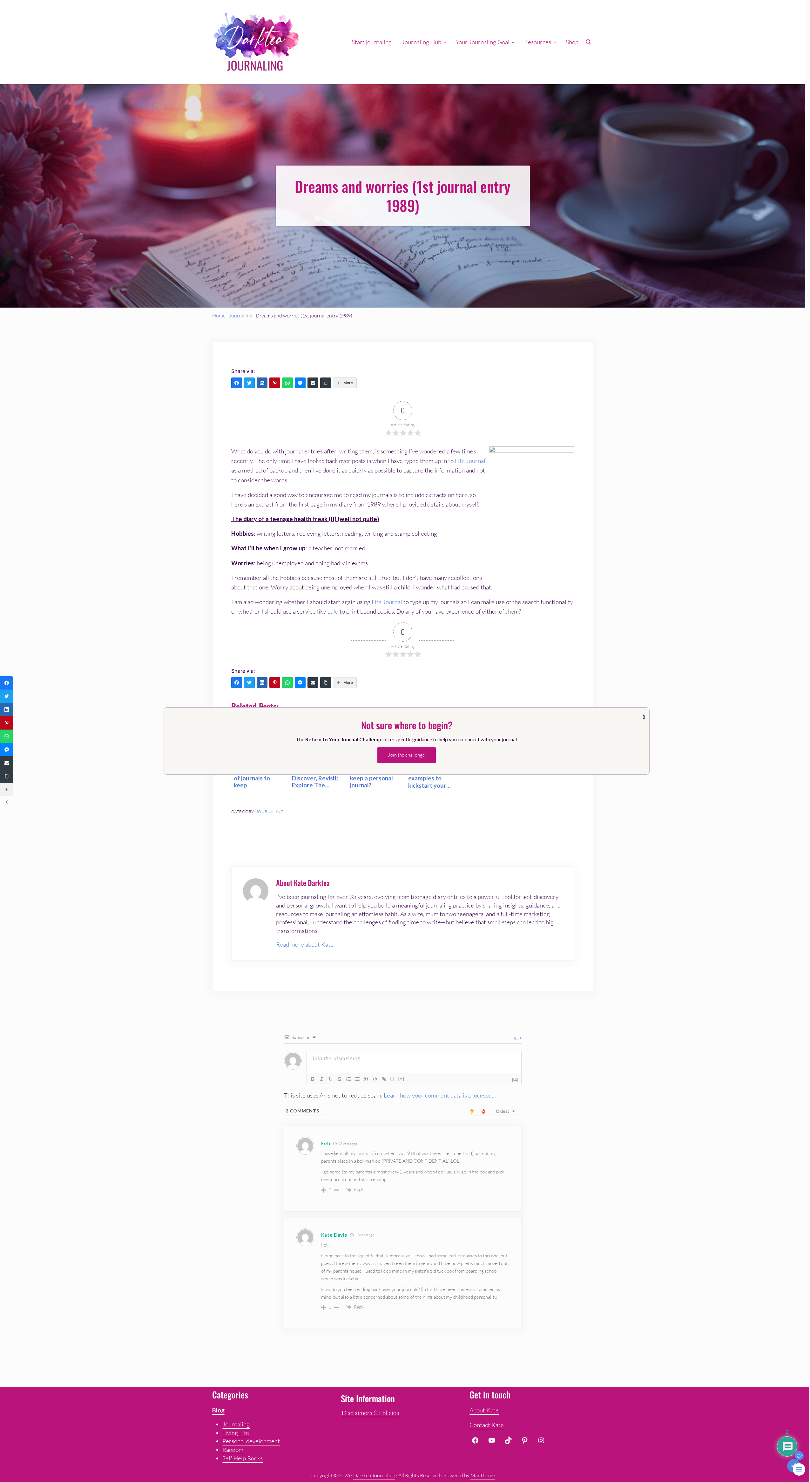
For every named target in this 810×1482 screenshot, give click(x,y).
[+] (401, 1078)
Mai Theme (482, 1475)
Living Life (235, 1433)
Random (232, 1449)
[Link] (384, 1079)
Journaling (240, 315)
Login (515, 1037)
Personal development (251, 1441)
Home (219, 315)
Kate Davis (334, 1235)
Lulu (333, 611)
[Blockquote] (366, 1079)
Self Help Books (242, 1458)
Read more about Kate (305, 944)
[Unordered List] (357, 1079)
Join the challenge (406, 755)
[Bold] (312, 1079)
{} (392, 1078)
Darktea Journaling (374, 1475)
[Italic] (321, 1079)
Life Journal (470, 461)
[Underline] (330, 1079)
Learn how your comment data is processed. (440, 1095)
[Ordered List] (348, 1079)
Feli (325, 1143)
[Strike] (339, 1079)
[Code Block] (375, 1079)
